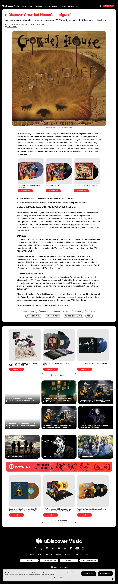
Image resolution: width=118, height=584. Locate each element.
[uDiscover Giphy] (83, 548)
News (31, 6)
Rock (89, 316)
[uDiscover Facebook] (35, 548)
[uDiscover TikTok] (53, 548)
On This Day (90, 312)
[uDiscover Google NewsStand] (77, 548)
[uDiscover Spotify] (65, 548)
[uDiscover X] (41, 548)
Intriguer (77, 312)
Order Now (25, 191)
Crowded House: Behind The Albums (54, 312)
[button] (31, 175)
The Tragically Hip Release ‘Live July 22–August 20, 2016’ (46, 198)
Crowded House (29, 312)
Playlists (63, 6)
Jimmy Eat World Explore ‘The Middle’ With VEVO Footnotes (48, 207)
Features (38, 6)
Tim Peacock (12, 26)
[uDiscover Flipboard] (71, 548)
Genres (54, 6)
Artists (47, 6)
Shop (24, 6)
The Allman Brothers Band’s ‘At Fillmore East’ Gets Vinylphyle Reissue (53, 203)
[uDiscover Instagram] (47, 548)
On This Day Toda (33, 316)
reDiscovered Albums (73, 316)
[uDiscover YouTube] (59, 548)
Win (77, 6)
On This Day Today (53, 316)
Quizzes (71, 6)
